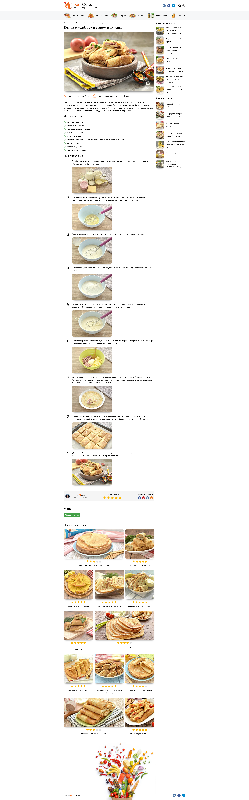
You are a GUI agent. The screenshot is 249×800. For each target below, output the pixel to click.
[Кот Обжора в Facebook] (168, 5)
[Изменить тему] (183, 5)
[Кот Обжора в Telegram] (173, 5)
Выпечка (141, 15)
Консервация (161, 15)
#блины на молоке (72, 515)
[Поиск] (179, 5)
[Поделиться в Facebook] (139, 497)
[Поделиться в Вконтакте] (147, 497)
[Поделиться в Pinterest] (143, 497)
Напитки (181, 15)
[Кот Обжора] (68, 6)
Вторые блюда (102, 15)
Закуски (122, 15)
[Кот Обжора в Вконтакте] (164, 5)
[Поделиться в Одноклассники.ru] (151, 497)
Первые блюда (78, 15)
